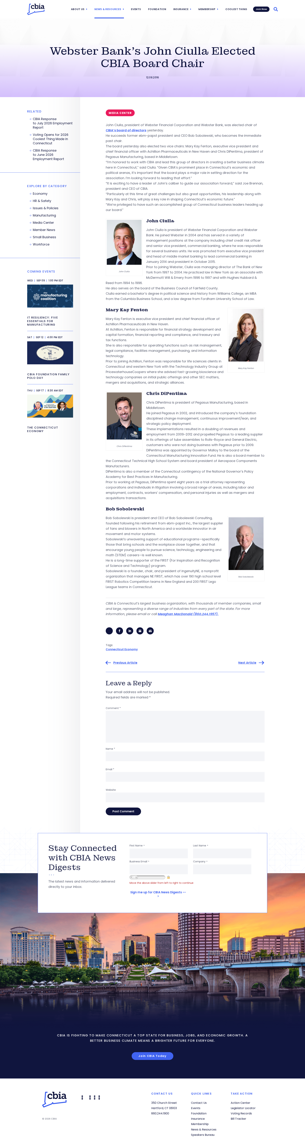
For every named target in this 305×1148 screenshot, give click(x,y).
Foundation (157, 9)
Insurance (181, 9)
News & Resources (107, 9)
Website (111, 790)
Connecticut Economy (122, 649)
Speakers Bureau (202, 1135)
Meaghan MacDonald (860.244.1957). (188, 614)
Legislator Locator (243, 1108)
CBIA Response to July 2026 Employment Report (53, 123)
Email (110, 769)
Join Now (261, 9)
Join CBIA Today (152, 1056)
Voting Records (241, 1113)
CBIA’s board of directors (126, 130)
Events (136, 9)
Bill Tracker (238, 1119)
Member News (44, 230)
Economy (40, 194)
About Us (78, 9)
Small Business (44, 237)
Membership (207, 9)
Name (110, 749)
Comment (113, 708)
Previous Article (125, 663)
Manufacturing (44, 215)
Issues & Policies (45, 208)
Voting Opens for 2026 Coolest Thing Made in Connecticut (50, 139)
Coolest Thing (236, 9)
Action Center (240, 1103)
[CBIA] (35, 9)
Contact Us (199, 1103)
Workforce (41, 244)
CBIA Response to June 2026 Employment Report (49, 154)
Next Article (247, 663)
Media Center (43, 223)
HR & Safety (42, 201)
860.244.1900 (160, 1113)
